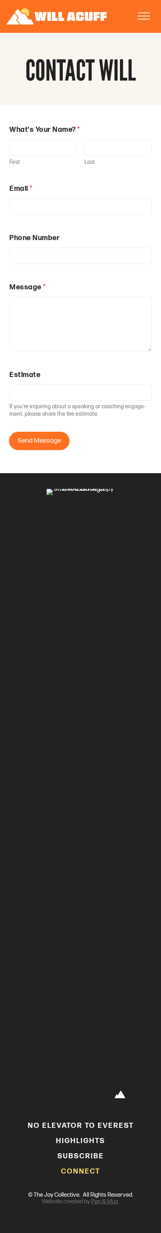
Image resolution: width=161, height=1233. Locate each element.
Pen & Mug (104, 1201)
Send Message (39, 441)
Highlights (80, 1141)
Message (27, 287)
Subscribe (80, 1156)
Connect (80, 1171)
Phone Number (34, 238)
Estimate (24, 375)
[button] (41, 1095)
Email (20, 188)
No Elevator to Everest (81, 1126)
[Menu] (143, 16)
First (14, 162)
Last (89, 162)
